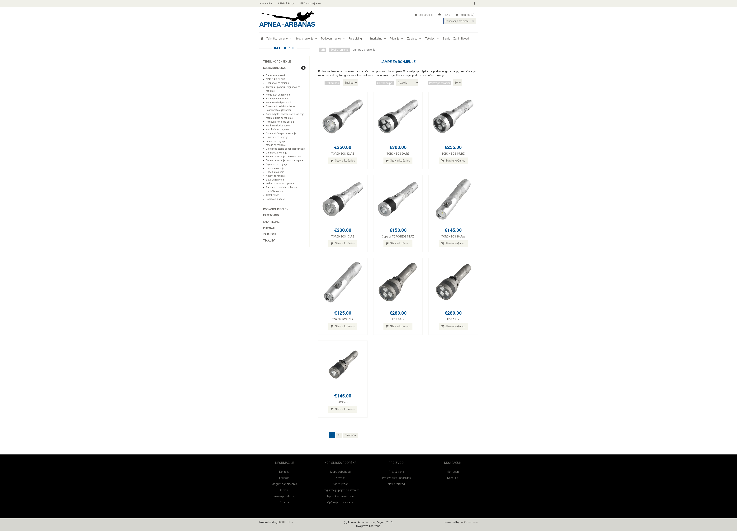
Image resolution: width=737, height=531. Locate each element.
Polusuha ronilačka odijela (280, 121)
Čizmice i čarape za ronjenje (281, 133)
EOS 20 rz (398, 319)
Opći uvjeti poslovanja (340, 502)
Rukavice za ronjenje (277, 137)
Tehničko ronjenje (277, 38)
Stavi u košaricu (344, 160)
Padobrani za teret (275, 199)
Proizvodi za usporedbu (396, 477)
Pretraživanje (396, 471)
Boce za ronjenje (275, 172)
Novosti (340, 477)
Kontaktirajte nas (312, 3)
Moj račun (453, 471)
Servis (446, 38)
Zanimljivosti (461, 38)
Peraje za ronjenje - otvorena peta (284, 156)
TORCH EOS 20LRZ (398, 153)
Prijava (445, 14)
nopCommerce (469, 522)
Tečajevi (430, 38)
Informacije (265, 3)
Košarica (452, 477)
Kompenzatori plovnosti (278, 102)
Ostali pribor (272, 195)
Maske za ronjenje (276, 145)
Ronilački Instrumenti (277, 98)
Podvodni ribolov (331, 38)
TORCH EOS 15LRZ (453, 153)
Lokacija (284, 477)
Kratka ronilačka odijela (278, 125)
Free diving (356, 38)
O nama (284, 502)
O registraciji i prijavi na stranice (340, 490)
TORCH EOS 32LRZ (342, 153)
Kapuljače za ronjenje (277, 129)
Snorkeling (376, 38)
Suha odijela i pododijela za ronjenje (285, 114)
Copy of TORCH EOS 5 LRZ (398, 236)
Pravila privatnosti (284, 496)
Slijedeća (350, 435)
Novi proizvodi (396, 484)
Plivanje (395, 38)
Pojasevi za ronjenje (277, 164)
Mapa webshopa (340, 471)
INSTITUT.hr (286, 522)
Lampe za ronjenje (276, 141)
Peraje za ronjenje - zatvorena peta (284, 160)
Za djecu (413, 38)
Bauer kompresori (275, 75)
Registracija (425, 14)
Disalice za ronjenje (276, 152)
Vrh (323, 49)
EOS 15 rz (453, 319)
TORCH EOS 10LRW (453, 236)
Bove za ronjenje (275, 179)
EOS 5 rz (343, 402)
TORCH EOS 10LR (343, 319)
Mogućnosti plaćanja (284, 484)
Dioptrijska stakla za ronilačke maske (286, 149)
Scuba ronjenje (305, 38)
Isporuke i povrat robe (340, 496)
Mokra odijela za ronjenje (279, 118)
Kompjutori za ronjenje (278, 94)
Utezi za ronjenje (275, 168)
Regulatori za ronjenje (277, 83)
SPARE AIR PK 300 (275, 79)
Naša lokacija (287, 3)
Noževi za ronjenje (276, 176)
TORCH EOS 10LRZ (342, 236)
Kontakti (284, 471)
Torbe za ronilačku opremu (280, 183)
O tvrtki (284, 490)
